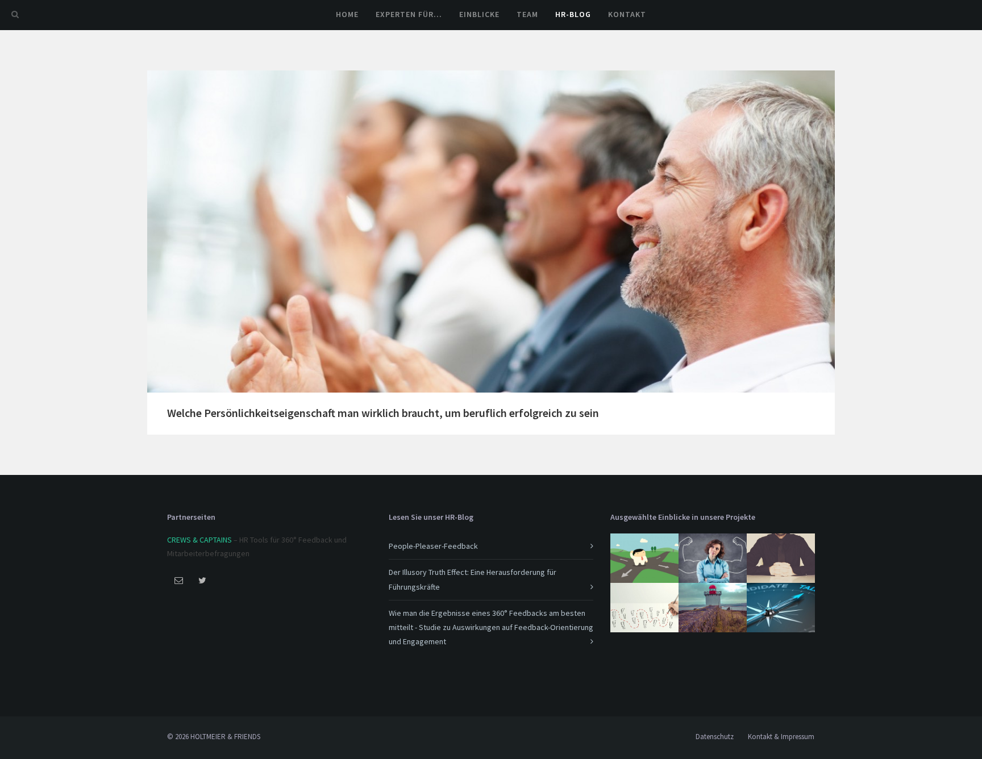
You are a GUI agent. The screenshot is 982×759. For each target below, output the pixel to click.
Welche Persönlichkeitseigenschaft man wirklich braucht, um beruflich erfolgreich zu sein (383, 413)
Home (347, 14)
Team (527, 14)
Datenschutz (715, 736)
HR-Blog (573, 14)
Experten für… (409, 14)
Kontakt (627, 14)
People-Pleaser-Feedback (433, 546)
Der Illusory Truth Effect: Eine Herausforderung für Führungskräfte (472, 579)
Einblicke (479, 14)
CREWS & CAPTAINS (199, 540)
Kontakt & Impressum (781, 736)
